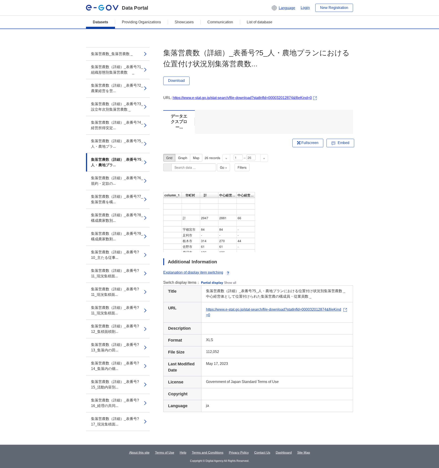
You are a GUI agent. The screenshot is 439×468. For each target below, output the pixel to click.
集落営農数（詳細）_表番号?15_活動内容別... (115, 384)
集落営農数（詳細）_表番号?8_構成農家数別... (117, 217)
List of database (259, 22)
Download (176, 81)
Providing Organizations (141, 22)
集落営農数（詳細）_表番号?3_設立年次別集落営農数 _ (117, 106)
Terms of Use (164, 452)
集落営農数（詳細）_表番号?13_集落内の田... (115, 347)
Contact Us (262, 452)
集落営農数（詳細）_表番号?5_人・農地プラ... (117, 143)
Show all (230, 282)
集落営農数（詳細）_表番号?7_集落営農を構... (117, 199)
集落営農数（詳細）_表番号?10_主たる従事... (115, 254)
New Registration (334, 8)
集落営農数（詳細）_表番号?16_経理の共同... (115, 403)
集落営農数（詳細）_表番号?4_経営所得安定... (117, 125)
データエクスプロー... (179, 121)
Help (183, 452)
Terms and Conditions (207, 452)
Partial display (212, 282)
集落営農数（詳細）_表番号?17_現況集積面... (115, 421)
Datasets (100, 22)
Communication (220, 22)
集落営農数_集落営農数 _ (112, 54)
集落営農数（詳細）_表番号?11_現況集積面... (115, 273)
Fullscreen (309, 143)
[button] (283, 8)
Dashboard (284, 452)
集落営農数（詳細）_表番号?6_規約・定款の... (117, 180)
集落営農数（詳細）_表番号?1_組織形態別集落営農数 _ (117, 69)
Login (305, 8)
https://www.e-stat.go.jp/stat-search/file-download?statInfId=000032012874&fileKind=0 (242, 98)
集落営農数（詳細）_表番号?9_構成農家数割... (117, 236)
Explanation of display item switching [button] (193, 272)
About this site (139, 452)
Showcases (184, 22)
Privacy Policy (239, 452)
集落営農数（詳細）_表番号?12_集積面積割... (115, 329)
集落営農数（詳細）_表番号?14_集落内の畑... (115, 366)
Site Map (303, 452)
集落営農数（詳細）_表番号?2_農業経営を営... (117, 88)
